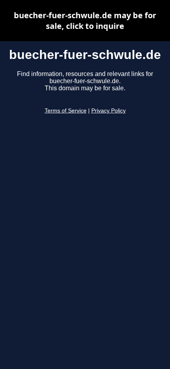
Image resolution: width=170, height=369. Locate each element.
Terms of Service (66, 111)
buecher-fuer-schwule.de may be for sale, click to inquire (85, 20)
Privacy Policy (108, 111)
